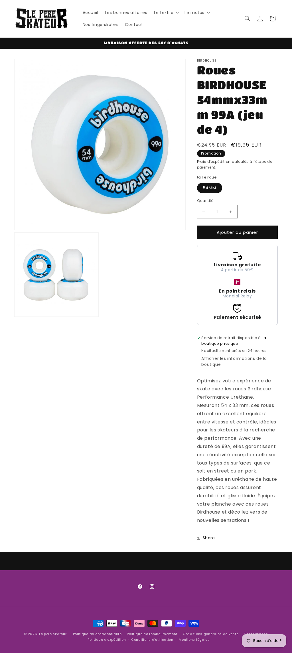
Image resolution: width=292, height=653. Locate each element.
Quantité (205, 200)
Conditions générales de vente (210, 634)
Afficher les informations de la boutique (234, 361)
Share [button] (209, 538)
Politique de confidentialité (97, 634)
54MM (209, 188)
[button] (166, 13)
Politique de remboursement (152, 634)
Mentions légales (194, 639)
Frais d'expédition (214, 161)
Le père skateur (53, 634)
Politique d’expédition (107, 639)
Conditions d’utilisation (152, 639)
